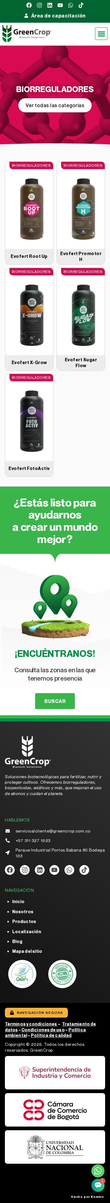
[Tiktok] (81, 5)
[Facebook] (29, 5)
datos (11, 1029)
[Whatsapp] (70, 5)
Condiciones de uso (43, 1029)
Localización (26, 931)
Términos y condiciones (31, 1023)
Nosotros (22, 911)
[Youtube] (60, 5)
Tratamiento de (79, 1023)
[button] (101, 33)
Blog (17, 941)
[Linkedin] (50, 5)
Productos (24, 921)
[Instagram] (39, 5)
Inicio (18, 901)
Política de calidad (51, 1035)
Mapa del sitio (27, 951)
